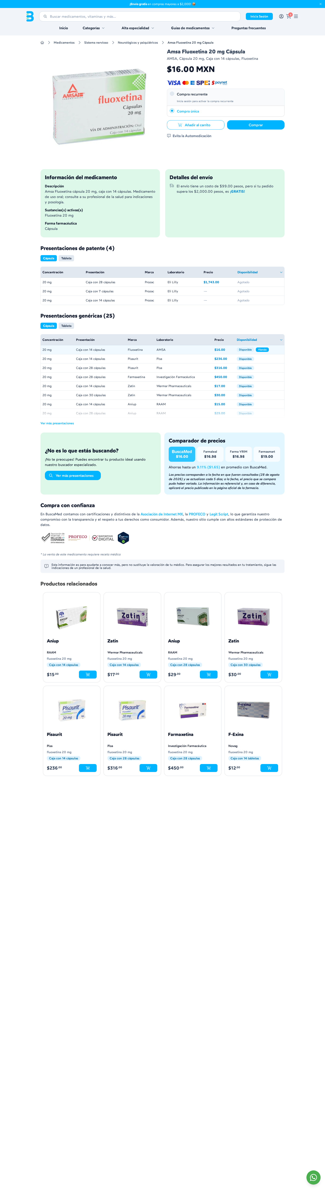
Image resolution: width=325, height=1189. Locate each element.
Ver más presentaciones (57, 423)
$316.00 (223, 368)
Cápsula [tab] (48, 258)
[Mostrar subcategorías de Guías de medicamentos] (213, 27)
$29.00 (223, 413)
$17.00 (223, 386)
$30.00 (223, 395)
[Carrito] (288, 16)
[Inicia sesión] (281, 16)
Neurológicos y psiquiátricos (138, 42)
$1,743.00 (219, 282)
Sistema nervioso (96, 42)
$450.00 (223, 377)
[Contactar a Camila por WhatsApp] (313, 1177)
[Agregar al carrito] (88, 675)
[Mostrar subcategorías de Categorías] (103, 27)
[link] (296, 16)
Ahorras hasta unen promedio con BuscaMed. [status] (218, 467)
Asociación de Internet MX (162, 514)
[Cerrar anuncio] (320, 4)
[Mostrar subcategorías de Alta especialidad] (152, 27)
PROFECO (197, 514)
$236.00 (223, 359)
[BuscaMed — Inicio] (30, 16)
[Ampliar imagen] (99, 107)
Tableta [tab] (66, 258)
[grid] (162, 286)
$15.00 (223, 404)
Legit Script (219, 514)
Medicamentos (64, 42)
